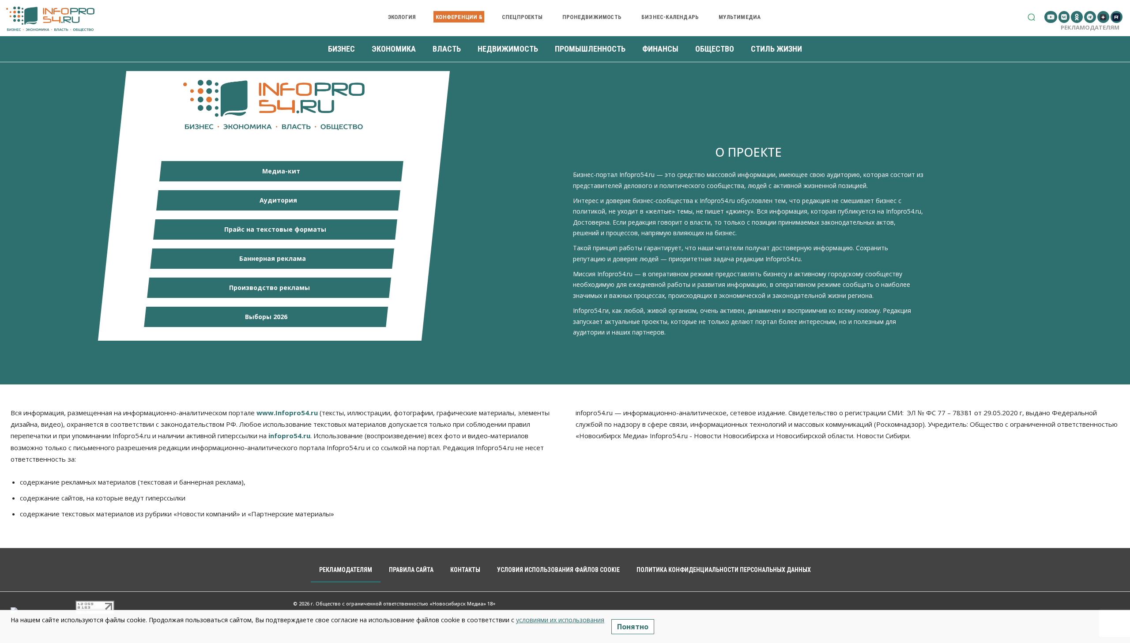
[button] (1031, 17)
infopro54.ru (289, 435)
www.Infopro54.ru (287, 412)
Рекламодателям (1090, 27)
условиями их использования (560, 620)
